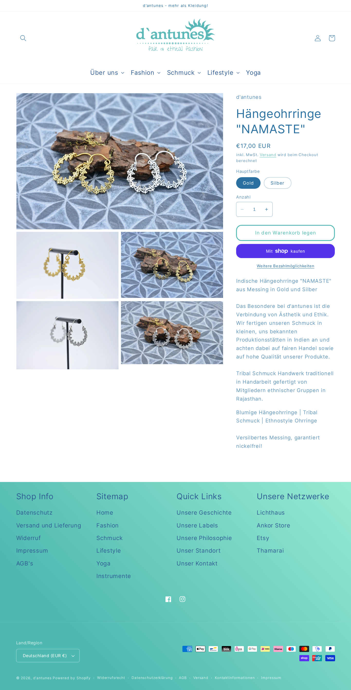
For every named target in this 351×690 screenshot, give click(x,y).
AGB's (24, 563)
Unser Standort (199, 550)
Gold (248, 182)
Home (104, 512)
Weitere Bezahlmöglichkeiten (285, 265)
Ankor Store (273, 525)
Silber (278, 182)
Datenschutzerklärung (152, 678)
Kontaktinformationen (235, 678)
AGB (183, 678)
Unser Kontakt (197, 563)
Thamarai (270, 550)
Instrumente (113, 575)
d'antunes (42, 678)
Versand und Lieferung (48, 525)
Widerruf (28, 537)
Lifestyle (108, 550)
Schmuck (109, 537)
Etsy (263, 537)
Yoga (103, 563)
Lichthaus (271, 512)
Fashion (107, 525)
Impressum (32, 550)
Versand (268, 154)
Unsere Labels (197, 525)
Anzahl (243, 197)
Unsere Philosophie (204, 537)
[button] (23, 38)
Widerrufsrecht (111, 678)
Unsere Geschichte (204, 512)
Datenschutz (34, 512)
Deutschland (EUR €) (45, 655)
